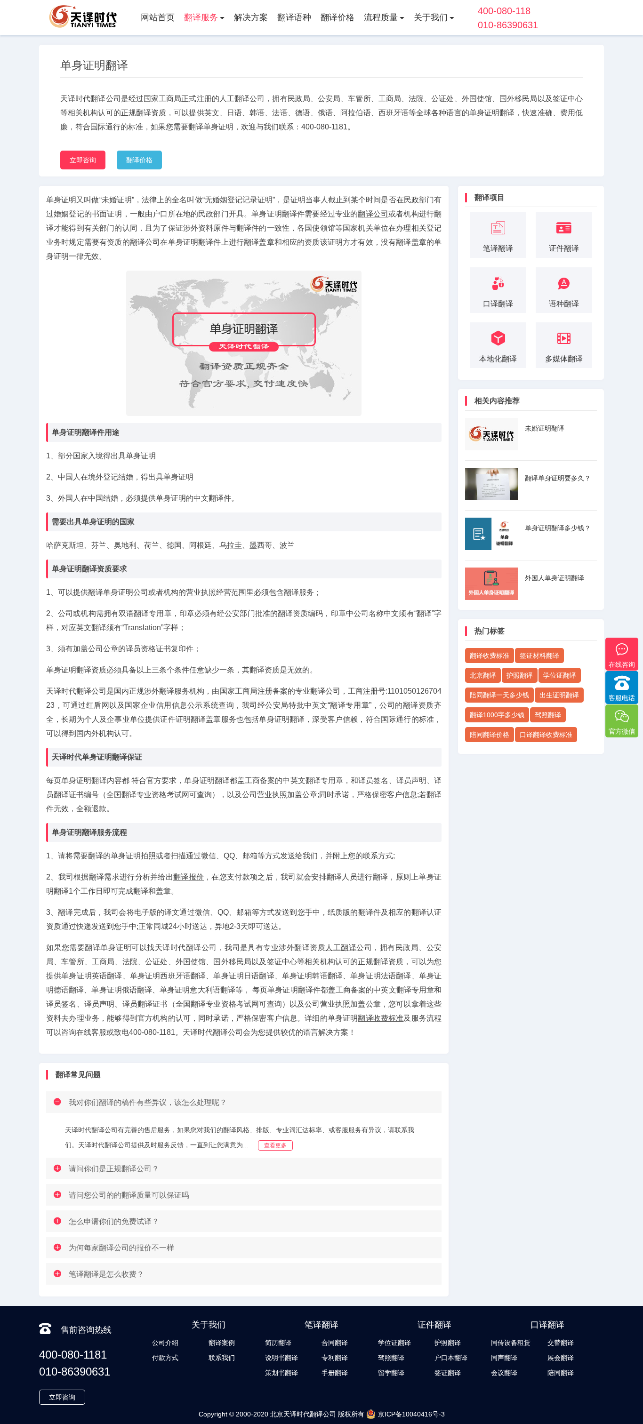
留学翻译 (391, 1372)
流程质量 (381, 17)
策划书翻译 (281, 1372)
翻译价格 (337, 17)
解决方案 (251, 17)
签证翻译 (447, 1372)
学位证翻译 (559, 675)
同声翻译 (504, 1357)
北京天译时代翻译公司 (303, 1414)
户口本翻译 (450, 1357)
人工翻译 (340, 948)
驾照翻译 (548, 715)
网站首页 (158, 17)
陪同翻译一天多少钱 (499, 695)
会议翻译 (504, 1372)
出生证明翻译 (559, 695)
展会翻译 (560, 1357)
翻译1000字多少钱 (497, 715)
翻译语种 (294, 17)
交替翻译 (560, 1342)
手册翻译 (335, 1372)
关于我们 (431, 17)
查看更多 (275, 1145)
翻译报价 (188, 877)
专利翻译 (335, 1357)
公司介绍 (165, 1342)
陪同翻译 (560, 1372)
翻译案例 (222, 1342)
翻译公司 (373, 214)
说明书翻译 (281, 1357)
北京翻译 (483, 675)
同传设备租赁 (510, 1342)
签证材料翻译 (539, 655)
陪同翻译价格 (489, 734)
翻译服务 (201, 17)
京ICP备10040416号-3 (411, 1414)
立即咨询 (83, 160)
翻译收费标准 (380, 1018)
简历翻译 (278, 1342)
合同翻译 (335, 1342)
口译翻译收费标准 (546, 734)
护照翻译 (519, 675)
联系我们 (222, 1357)
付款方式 (165, 1357)
